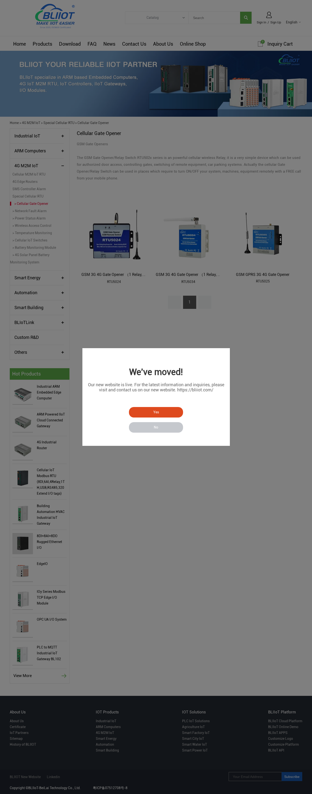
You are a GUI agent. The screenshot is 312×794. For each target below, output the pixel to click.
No (156, 427)
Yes (156, 412)
